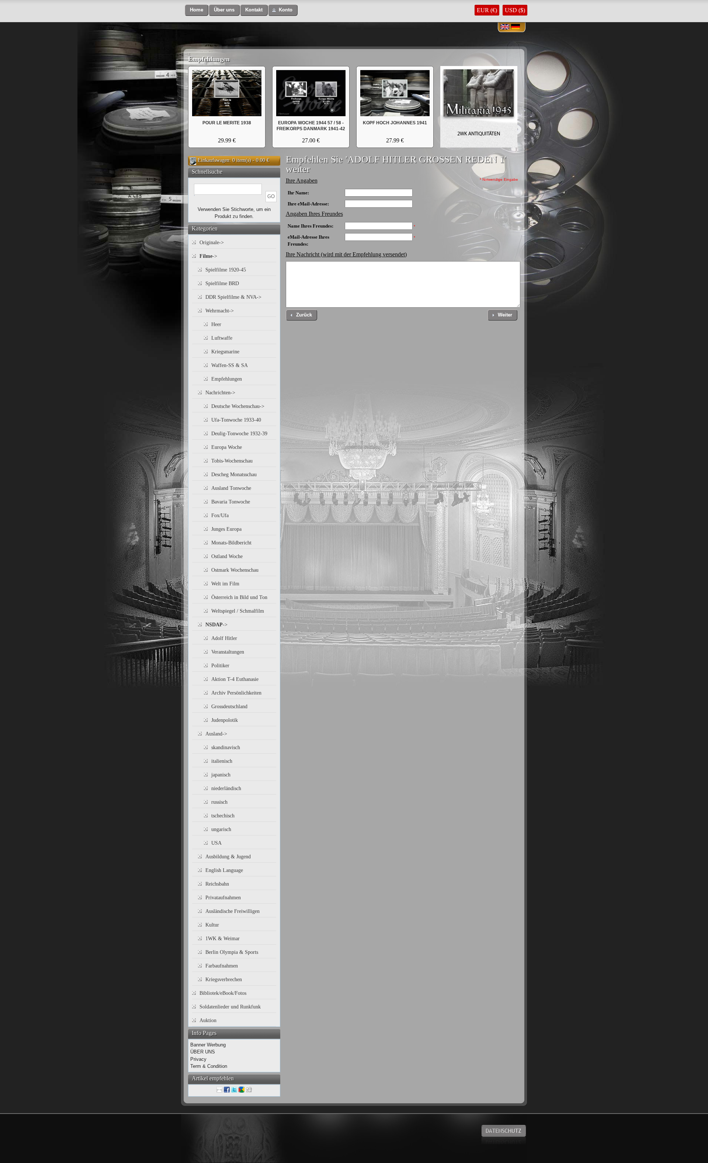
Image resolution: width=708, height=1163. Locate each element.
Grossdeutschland (229, 706)
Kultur (212, 925)
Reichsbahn (217, 884)
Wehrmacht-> (219, 311)
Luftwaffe (221, 338)
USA (216, 843)
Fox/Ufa (220, 515)
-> (208, 256)
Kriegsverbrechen (223, 979)
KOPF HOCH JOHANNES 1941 (395, 122)
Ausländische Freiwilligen (232, 911)
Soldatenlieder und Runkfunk (230, 1007)
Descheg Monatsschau (234, 474)
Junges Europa (226, 529)
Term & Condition (208, 1066)
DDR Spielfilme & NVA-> (233, 297)
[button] (196, 10)
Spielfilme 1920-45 (225, 270)
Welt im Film (225, 583)
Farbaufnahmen (221, 966)
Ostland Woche (227, 556)
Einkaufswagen (213, 160)
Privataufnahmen (223, 897)
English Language (224, 870)
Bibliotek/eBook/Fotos (222, 993)
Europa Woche (226, 447)
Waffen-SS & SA (229, 365)
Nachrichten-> (220, 392)
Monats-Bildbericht (231, 543)
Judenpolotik (224, 720)
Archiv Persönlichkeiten (236, 693)
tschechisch (223, 815)
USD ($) (515, 10)
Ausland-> (216, 734)
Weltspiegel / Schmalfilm (237, 611)
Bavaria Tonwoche (230, 502)
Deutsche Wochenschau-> (237, 406)
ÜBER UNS (202, 1052)
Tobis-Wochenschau (232, 461)
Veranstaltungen (227, 652)
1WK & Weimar (222, 938)
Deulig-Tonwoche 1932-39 (239, 433)
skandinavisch (225, 747)
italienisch (221, 761)
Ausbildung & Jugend (228, 856)
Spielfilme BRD (222, 283)
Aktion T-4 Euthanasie (234, 679)
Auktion (207, 1020)
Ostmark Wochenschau (234, 570)
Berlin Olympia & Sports (231, 952)
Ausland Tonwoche (231, 488)
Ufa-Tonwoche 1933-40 (236, 420)
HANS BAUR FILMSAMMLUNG (227, 122)
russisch (219, 802)
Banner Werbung (208, 1045)
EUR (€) (487, 10)
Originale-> (211, 242)
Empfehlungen (209, 59)
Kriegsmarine (225, 351)
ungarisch (221, 829)
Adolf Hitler (224, 638)
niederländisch (226, 788)
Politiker (220, 665)
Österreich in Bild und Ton (239, 597)
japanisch (220, 775)
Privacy (198, 1059)
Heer (216, 324)
